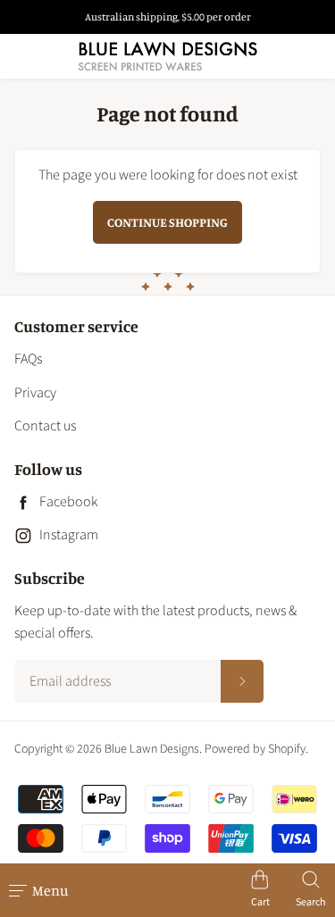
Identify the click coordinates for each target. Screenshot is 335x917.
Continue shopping (167, 221)
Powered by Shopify (255, 749)
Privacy (35, 393)
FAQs (28, 359)
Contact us (45, 426)
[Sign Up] (242, 681)
